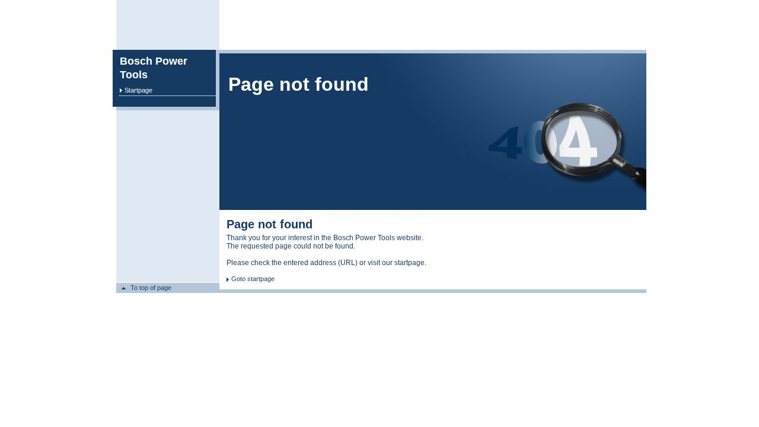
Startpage (138, 90)
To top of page (150, 287)
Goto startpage (253, 278)
